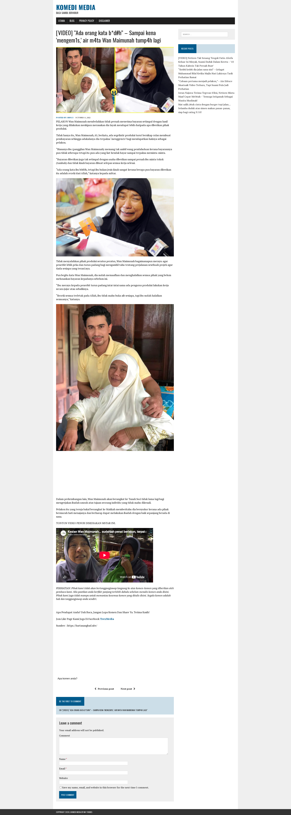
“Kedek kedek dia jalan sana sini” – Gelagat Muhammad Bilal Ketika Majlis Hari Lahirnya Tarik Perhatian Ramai (205, 73)
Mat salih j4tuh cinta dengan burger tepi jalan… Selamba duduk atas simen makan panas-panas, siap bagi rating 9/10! (204, 108)
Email (62, 768)
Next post (126, 688)
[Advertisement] (114, 475)
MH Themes (88, 812)
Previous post (106, 688)
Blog (72, 21)
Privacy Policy (86, 21)
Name (62, 759)
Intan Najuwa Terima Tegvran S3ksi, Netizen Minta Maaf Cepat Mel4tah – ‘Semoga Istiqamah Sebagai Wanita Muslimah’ (206, 96)
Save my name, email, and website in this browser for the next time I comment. (105, 787)
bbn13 (70, 117)
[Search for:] (204, 34)
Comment (64, 735)
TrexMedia (107, 619)
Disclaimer (104, 21)
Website (63, 778)
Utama (61, 21)
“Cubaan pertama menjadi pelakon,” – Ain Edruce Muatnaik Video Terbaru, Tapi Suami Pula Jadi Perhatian (205, 85)
